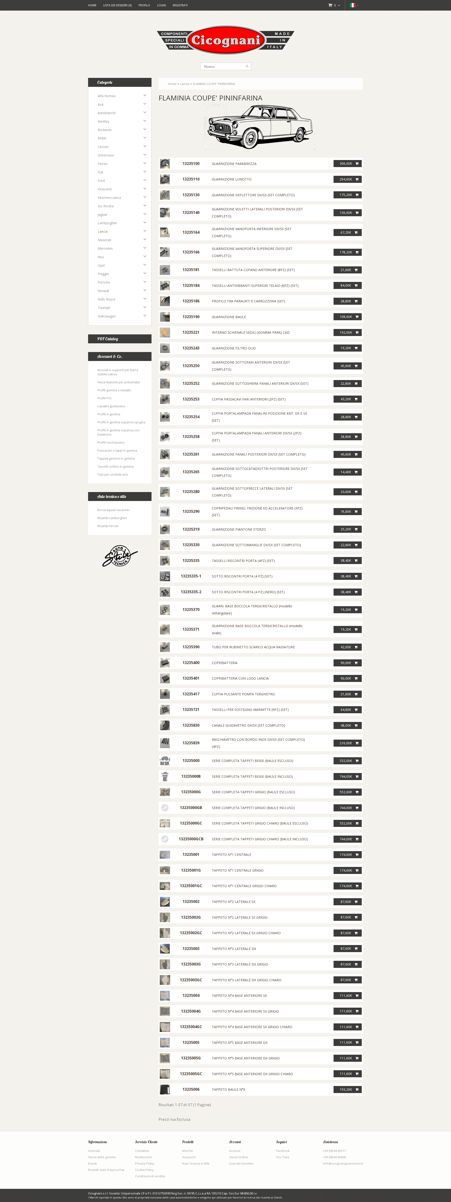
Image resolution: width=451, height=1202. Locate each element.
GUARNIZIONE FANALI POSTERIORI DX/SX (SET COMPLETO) (259, 454)
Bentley (103, 121)
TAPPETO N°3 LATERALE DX (234, 948)
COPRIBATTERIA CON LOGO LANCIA (240, 678)
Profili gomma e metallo (114, 390)
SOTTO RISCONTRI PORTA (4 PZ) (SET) (242, 576)
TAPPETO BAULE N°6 (228, 1089)
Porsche (104, 282)
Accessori (189, 1157)
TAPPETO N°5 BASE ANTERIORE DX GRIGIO (246, 1058)
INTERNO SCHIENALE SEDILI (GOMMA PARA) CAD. (251, 332)
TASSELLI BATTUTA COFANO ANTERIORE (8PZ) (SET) (253, 270)
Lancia (103, 231)
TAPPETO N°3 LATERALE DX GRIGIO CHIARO (246, 980)
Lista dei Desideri (241, 1163)
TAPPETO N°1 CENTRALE (231, 854)
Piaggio (103, 274)
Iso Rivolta (106, 206)
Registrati (180, 5)
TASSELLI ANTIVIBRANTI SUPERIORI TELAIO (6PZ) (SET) (255, 285)
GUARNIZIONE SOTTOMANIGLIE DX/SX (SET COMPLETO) (256, 545)
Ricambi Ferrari (108, 526)
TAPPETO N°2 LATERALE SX (233, 901)
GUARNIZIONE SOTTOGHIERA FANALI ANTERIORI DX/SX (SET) (260, 383)
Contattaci (142, 1151)
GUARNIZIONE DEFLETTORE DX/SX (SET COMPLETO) (253, 195)
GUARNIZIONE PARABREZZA (234, 163)
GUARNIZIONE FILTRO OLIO (234, 348)
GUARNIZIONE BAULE (229, 317)
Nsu (101, 257)
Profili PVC (104, 398)
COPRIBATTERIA (224, 663)
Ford (101, 180)
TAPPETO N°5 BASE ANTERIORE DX (240, 1042)
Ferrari (103, 163)
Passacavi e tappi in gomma (117, 450)
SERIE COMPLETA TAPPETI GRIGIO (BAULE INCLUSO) (253, 807)
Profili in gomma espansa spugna (121, 422)
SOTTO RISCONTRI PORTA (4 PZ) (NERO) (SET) (248, 592)
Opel (101, 265)
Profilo (144, 5)
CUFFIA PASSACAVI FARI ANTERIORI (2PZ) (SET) (249, 399)
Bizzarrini (105, 130)
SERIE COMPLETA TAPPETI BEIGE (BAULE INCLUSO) (252, 776)
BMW (102, 138)
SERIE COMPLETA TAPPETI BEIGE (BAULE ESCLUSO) (252, 760)
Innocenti (105, 189)
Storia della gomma (102, 1157)
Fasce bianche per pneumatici (118, 382)
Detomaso (106, 155)
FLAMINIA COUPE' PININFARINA (214, 84)
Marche (187, 1151)
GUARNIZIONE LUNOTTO (232, 179)
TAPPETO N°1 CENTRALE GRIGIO (238, 870)
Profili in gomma (108, 414)
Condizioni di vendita (150, 1176)
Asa (100, 104)
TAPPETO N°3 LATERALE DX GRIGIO (240, 964)
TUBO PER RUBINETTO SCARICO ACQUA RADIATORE (253, 647)
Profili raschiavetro (110, 442)
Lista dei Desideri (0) (117, 5)
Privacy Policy (144, 1163)
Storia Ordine (238, 1157)
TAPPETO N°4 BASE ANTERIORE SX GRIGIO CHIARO (252, 1027)
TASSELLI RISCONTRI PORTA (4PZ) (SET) (243, 560)
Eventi (92, 1163)
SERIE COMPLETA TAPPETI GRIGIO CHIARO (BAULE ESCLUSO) (260, 823)
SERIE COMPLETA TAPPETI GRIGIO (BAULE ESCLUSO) (253, 792)
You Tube (282, 1157)
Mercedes (105, 248)
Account (234, 1151)
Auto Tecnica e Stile (196, 1163)
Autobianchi (107, 113)
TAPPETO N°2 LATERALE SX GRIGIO (240, 917)
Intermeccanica (109, 197)
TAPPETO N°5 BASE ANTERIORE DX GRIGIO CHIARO (252, 1074)
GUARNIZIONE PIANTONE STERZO (239, 529)
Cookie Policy (144, 1170)
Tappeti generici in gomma (116, 458)
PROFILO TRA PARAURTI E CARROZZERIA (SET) (248, 301)
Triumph (104, 307)
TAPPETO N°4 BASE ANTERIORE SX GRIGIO (245, 1011)
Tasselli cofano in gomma (115, 466)
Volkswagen (107, 316)
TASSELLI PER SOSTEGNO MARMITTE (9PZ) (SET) (250, 709)
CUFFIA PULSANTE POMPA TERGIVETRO (243, 694)
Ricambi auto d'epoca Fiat (106, 1170)
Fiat (100, 172)
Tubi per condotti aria (112, 474)
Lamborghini (107, 223)
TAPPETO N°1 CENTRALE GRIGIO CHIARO (244, 886)
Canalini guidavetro (111, 406)
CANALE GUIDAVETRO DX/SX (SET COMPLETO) (248, 725)
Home (92, 5)
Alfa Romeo (107, 96)
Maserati (104, 240)
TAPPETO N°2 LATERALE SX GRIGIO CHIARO (246, 933)
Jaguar (102, 214)
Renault (103, 290)
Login (161, 5)
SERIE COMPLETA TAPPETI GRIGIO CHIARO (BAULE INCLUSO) (260, 839)
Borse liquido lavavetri (113, 510)
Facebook (283, 1151)
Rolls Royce (106, 299)
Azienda (94, 1151)
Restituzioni (143, 1157)
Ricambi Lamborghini (112, 518)
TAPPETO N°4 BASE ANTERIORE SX (239, 995)
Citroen (103, 146)
